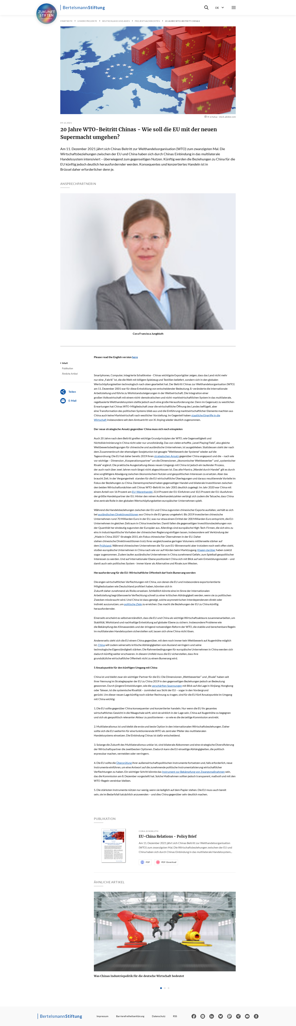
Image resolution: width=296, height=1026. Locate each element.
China (101, 644)
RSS (175, 1016)
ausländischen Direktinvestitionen (118, 514)
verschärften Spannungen (167, 685)
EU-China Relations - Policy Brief (167, 836)
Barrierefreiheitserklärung (130, 1016)
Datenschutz (158, 1016)
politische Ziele (133, 604)
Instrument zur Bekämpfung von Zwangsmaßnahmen (193, 771)
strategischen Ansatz (166, 456)
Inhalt (65, 363)
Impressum (102, 1016)
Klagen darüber (206, 550)
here (135, 357)
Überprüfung (124, 762)
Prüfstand (105, 545)
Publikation (67, 368)
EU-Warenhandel (142, 491)
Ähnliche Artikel (70, 373)
